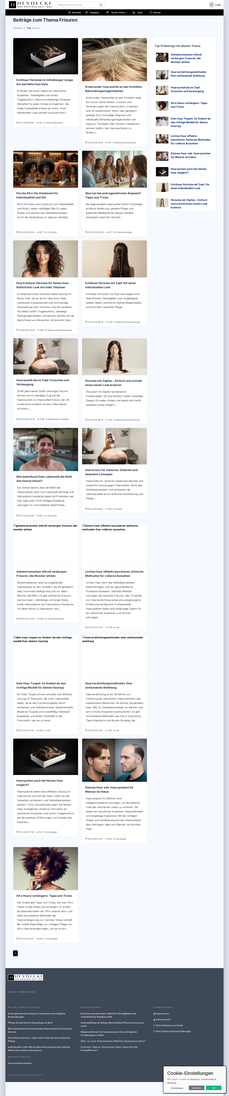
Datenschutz (163, 1019)
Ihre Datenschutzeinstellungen (173, 1031)
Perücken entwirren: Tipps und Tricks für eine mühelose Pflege (39, 1039)
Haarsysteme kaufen (20, 1063)
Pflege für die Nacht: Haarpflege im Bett (30, 1022)
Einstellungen (177, 1088)
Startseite (17, 28)
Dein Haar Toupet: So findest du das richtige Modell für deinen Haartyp (191, 122)
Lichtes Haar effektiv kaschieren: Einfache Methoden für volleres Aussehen (190, 139)
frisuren (36, 28)
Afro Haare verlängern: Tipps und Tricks (44, 895)
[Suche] (101, 5)
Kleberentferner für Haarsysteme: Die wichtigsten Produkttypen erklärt (109, 1033)
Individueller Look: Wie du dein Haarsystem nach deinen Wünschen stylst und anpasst (39, 1049)
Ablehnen (196, 1088)
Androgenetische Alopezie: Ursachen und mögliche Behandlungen (36, 1015)
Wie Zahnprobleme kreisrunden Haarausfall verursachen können (40, 1030)
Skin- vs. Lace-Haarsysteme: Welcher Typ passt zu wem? (113, 1041)
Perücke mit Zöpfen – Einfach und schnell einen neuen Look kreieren (189, 203)
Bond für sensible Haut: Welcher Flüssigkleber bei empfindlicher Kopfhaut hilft (108, 1015)
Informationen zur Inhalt (169, 1025)
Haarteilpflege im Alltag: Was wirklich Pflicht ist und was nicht (112, 1024)
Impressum (162, 1013)
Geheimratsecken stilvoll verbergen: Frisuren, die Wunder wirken (186, 58)
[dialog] (195, 1079)
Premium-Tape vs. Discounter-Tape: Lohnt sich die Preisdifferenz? (109, 1049)
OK (213, 1088)
